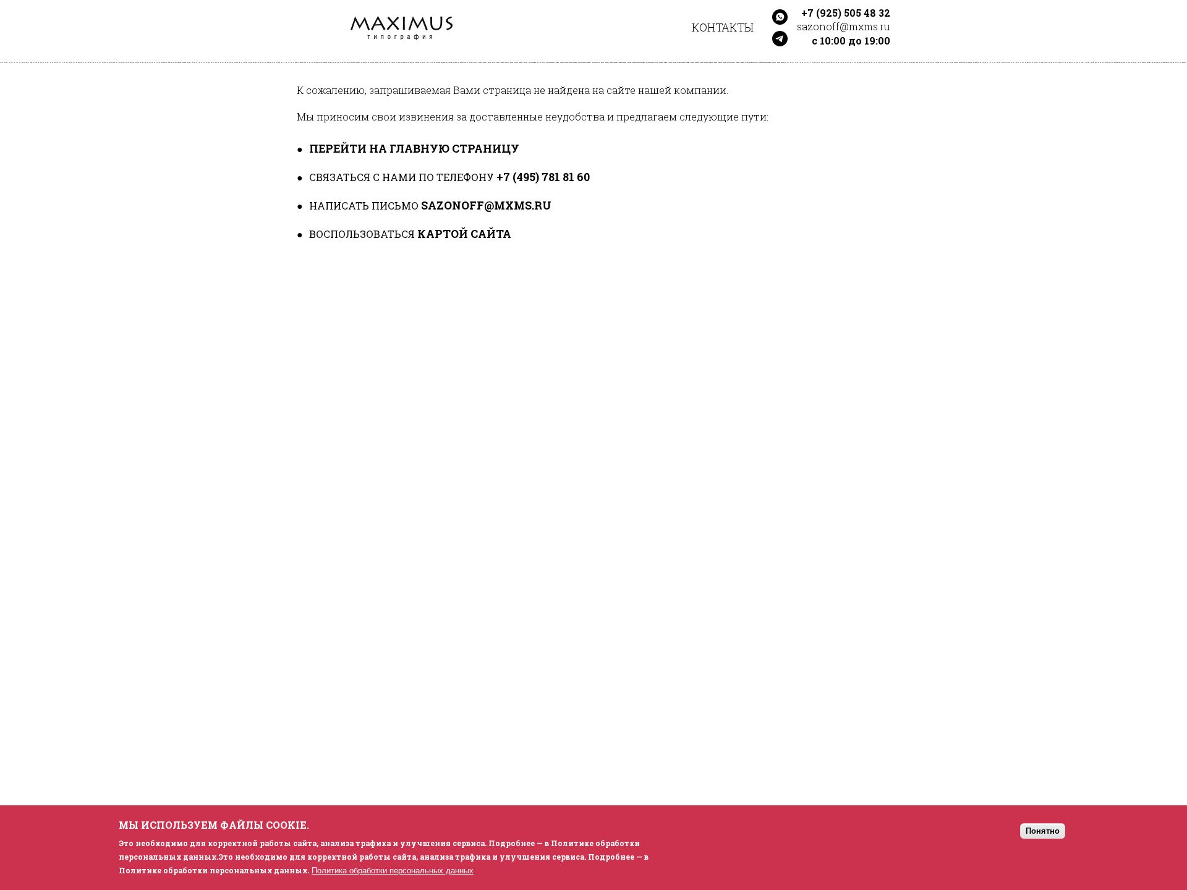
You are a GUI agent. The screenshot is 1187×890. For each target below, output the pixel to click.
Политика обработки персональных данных (393, 870)
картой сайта (464, 233)
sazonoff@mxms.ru (486, 205)
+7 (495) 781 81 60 (543, 176)
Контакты (723, 27)
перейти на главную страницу (414, 148)
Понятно (1043, 831)
